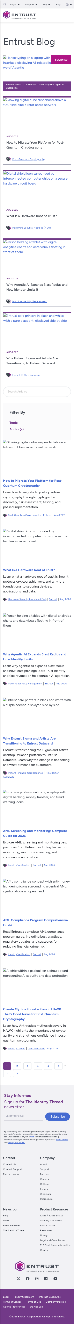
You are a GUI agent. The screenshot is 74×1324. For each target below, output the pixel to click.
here (32, 1136)
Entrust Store (47, 1225)
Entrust (47, 515)
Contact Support (12, 1169)
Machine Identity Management (29, 301)
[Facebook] (27, 1278)
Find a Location (11, 1174)
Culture (44, 1184)
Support (44, 1169)
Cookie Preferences (14, 1306)
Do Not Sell (36, 1306)
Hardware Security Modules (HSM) (31, 227)
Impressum (46, 1198)
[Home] (19, 15)
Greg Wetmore (36, 1048)
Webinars (45, 1194)
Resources (46, 1230)
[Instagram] (36, 1278)
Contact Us (9, 1164)
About (43, 1164)
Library (43, 1235)
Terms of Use (62, 1139)
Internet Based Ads (50, 1296)
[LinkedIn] (45, 1278)
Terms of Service (12, 1301)
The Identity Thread (14, 1230)
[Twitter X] (18, 1278)
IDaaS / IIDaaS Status (51, 1215)
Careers (44, 1179)
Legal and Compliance (52, 1240)
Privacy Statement (16, 1142)
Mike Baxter (52, 772)
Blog (58, 4)
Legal (6, 1296)
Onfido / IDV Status (51, 1220)
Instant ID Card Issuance (26, 375)
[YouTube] (55, 1278)
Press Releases (11, 1225)
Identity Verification (19, 865)
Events (44, 1189)
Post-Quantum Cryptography (28, 159)
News (6, 1220)
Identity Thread (16, 1048)
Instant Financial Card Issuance (25, 772)
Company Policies (56, 1301)
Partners (45, 1174)
